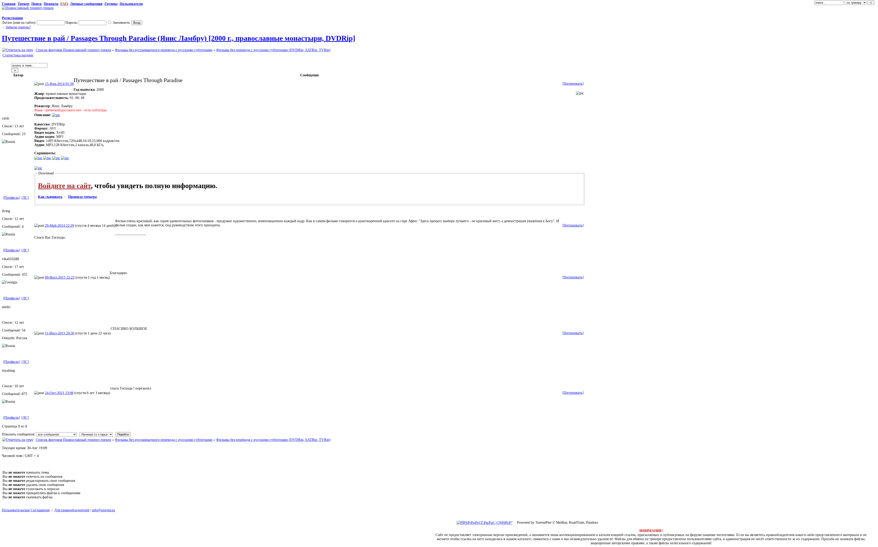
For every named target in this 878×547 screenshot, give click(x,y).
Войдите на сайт (64, 185)
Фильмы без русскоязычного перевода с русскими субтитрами (163, 50)
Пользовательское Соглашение (26, 510)
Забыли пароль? (18, 27)
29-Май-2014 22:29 (59, 225)
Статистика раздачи (18, 55)
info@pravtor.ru (103, 510)
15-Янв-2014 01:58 (59, 84)
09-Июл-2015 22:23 (60, 277)
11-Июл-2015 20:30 (59, 333)
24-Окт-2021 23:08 (59, 393)
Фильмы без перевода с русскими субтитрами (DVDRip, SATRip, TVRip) (273, 50)
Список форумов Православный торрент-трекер (73, 50)
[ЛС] (25, 198)
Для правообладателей (71, 510)
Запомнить (121, 22)
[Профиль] (11, 198)
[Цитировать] (573, 83)
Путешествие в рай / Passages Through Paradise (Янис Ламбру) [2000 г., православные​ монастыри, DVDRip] (178, 38)
